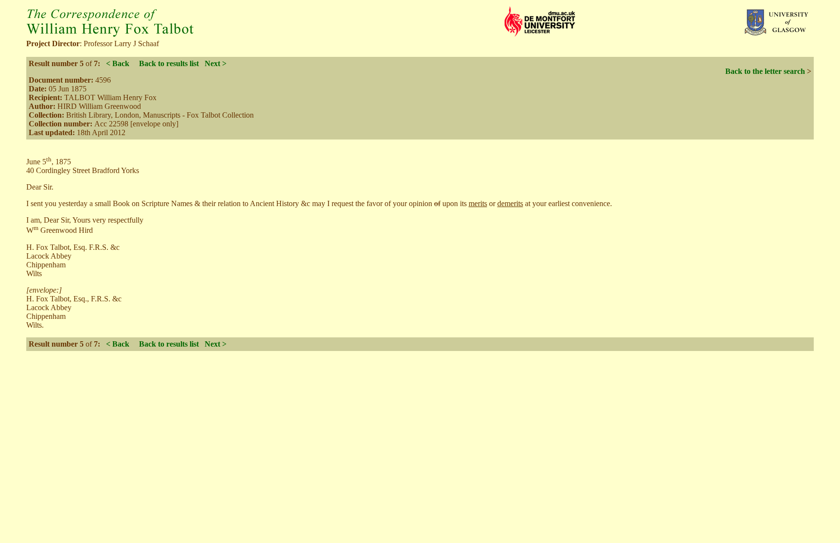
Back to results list (169, 63)
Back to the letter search (765, 71)
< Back (117, 63)
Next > (216, 63)
